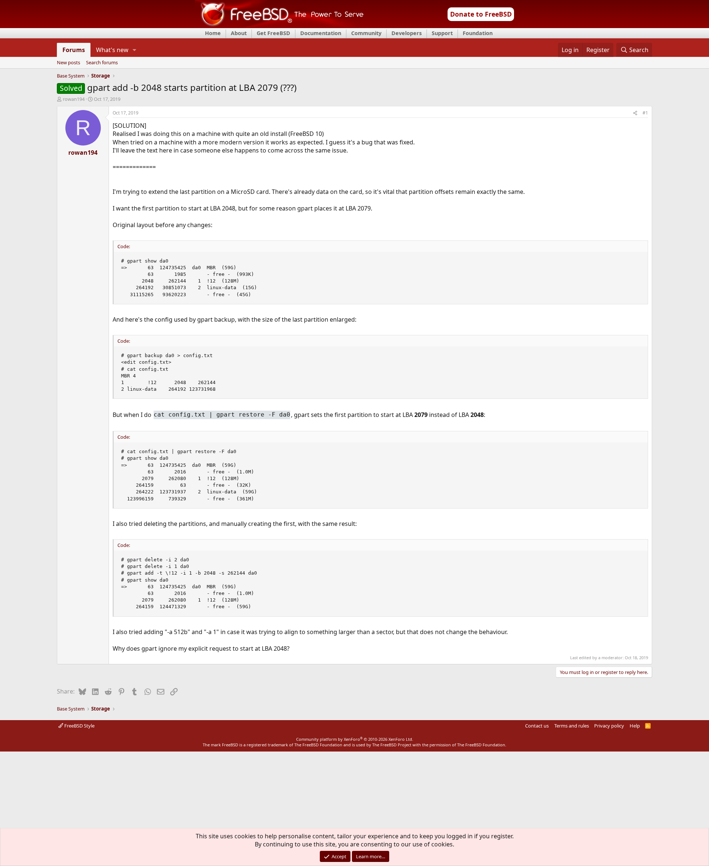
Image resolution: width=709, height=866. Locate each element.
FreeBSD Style (79, 725)
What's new (112, 50)
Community (366, 33)
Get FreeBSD (273, 33)
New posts (68, 62)
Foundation (478, 33)
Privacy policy (609, 725)
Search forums (102, 62)
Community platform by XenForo (354, 739)
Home (213, 33)
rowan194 (74, 99)
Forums (73, 50)
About (239, 33)
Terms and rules (571, 725)
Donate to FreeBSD (481, 14)
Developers (406, 33)
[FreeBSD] (279, 25)
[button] (134, 50)
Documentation (320, 33)
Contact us (537, 725)
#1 (645, 113)
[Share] (635, 113)
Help (635, 725)
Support (442, 33)
